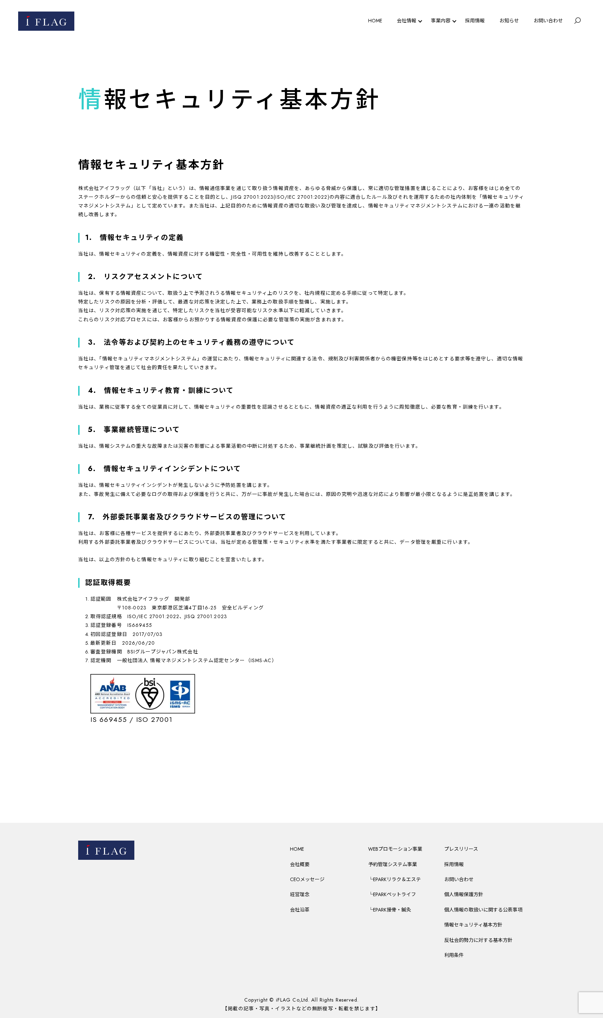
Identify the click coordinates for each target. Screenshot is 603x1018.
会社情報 (406, 20)
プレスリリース (461, 848)
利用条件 (454, 955)
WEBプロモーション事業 (395, 848)
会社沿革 (300, 909)
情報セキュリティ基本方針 (473, 924)
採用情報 (475, 20)
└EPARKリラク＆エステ (394, 879)
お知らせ (509, 20)
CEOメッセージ (307, 879)
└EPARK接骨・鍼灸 (389, 909)
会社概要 (300, 864)
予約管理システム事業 (392, 864)
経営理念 (300, 894)
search (577, 21)
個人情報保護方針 (463, 894)
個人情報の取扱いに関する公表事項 (483, 909)
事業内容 (441, 20)
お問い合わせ (548, 20)
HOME (375, 20)
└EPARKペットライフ (392, 894)
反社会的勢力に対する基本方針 (478, 940)
